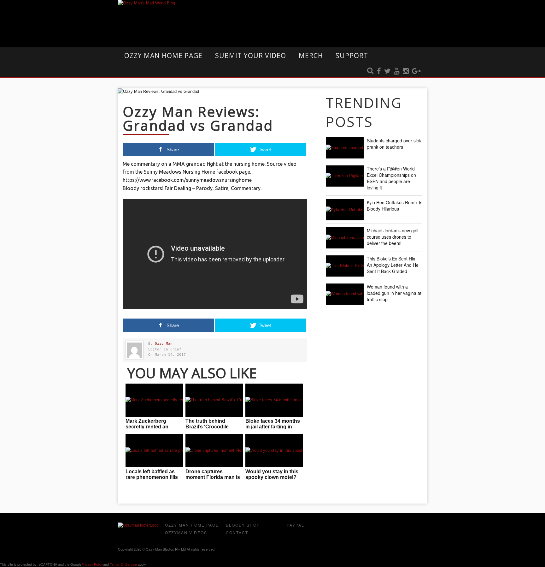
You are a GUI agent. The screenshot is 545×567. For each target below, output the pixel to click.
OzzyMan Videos (186, 532)
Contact (237, 532)
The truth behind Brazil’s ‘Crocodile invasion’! (207, 426)
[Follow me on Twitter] (387, 71)
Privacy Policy (92, 564)
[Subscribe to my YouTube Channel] (396, 71)
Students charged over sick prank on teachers (394, 143)
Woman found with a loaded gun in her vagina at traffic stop (394, 293)
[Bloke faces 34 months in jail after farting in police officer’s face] (274, 400)
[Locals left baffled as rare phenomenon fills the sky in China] (154, 451)
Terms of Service (123, 564)
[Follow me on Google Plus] (416, 71)
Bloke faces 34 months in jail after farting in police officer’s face (272, 426)
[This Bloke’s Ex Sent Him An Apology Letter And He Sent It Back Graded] (344, 266)
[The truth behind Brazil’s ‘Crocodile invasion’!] (214, 400)
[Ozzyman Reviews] (138, 525)
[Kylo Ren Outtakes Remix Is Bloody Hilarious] (344, 210)
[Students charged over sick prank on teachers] (344, 148)
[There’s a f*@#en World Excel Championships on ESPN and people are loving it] (344, 176)
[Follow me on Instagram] (405, 71)
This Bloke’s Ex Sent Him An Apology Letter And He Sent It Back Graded (393, 264)
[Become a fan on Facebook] (379, 71)
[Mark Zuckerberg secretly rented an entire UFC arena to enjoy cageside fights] (154, 400)
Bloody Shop (243, 525)
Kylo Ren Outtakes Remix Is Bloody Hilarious (394, 205)
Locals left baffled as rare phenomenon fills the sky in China (152, 477)
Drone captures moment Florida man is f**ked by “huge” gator (212, 477)
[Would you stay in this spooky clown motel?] (274, 451)
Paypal (295, 525)
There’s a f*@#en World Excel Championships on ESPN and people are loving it (391, 178)
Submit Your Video (250, 55)
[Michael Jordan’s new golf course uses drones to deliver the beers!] (344, 238)
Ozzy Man (164, 344)
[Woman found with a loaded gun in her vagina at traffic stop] (344, 294)
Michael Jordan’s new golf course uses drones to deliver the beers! (393, 236)
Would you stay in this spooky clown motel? (271, 474)
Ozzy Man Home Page (163, 55)
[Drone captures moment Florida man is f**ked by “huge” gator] (214, 451)
